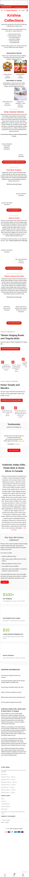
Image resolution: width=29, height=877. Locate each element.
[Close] (2, 2)
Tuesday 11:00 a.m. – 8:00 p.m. (8, 779)
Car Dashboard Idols (14, 42)
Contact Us (3, 801)
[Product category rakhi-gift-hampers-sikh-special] (20, 97)
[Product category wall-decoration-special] (21, 254)
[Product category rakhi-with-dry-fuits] (7, 97)
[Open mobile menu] (1, 10)
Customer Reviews (5, 803)
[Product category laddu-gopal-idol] (20, 69)
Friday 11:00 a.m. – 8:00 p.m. (7, 787)
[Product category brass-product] (21, 148)
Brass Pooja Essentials (15, 37)
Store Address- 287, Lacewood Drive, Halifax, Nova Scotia (13, 812)
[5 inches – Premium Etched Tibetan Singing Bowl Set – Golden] (16, 358)
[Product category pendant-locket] (21, 192)
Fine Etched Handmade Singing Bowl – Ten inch (6, 366)
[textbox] (5, 822)
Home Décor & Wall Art (14, 39)
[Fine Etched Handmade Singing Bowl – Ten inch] (6, 358)
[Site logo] (10, 10)
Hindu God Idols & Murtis (15, 34)
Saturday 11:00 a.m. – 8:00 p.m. (8, 790)
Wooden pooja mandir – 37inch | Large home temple (7, 412)
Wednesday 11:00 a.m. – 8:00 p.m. (9, 782)
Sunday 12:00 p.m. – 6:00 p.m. (8, 792)
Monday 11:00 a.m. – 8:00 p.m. (8, 777)
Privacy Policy (4, 809)
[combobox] (5, 822)
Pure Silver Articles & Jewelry (14, 35)
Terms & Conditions (5, 806)
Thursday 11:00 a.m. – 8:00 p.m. (8, 784)
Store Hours (4, 774)
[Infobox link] (14, 597)
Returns (3, 798)
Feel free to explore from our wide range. (18, 240)
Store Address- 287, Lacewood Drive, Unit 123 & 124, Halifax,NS (13, 771)
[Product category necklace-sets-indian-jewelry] (21, 306)
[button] (2, 362)
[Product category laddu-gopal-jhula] (7, 69)
